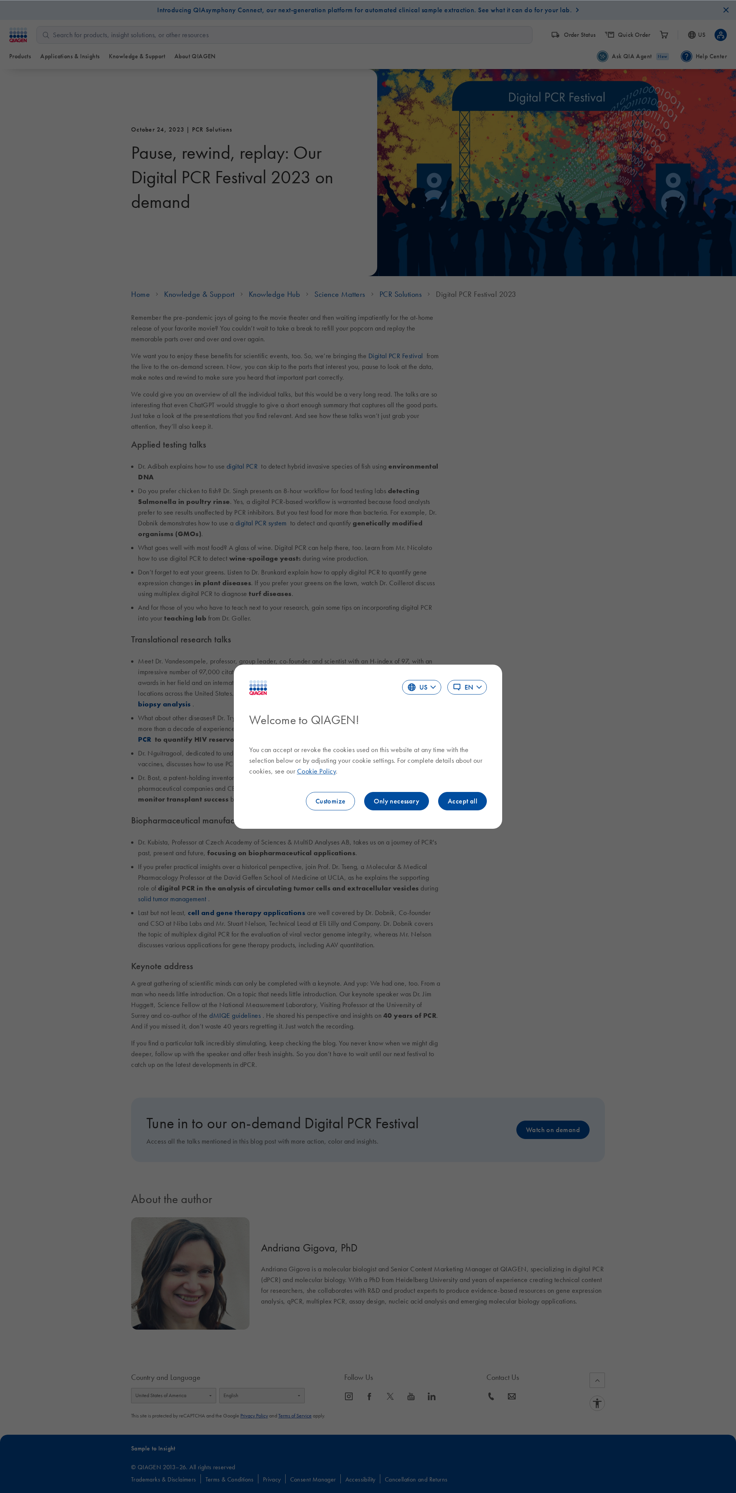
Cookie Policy (316, 771)
